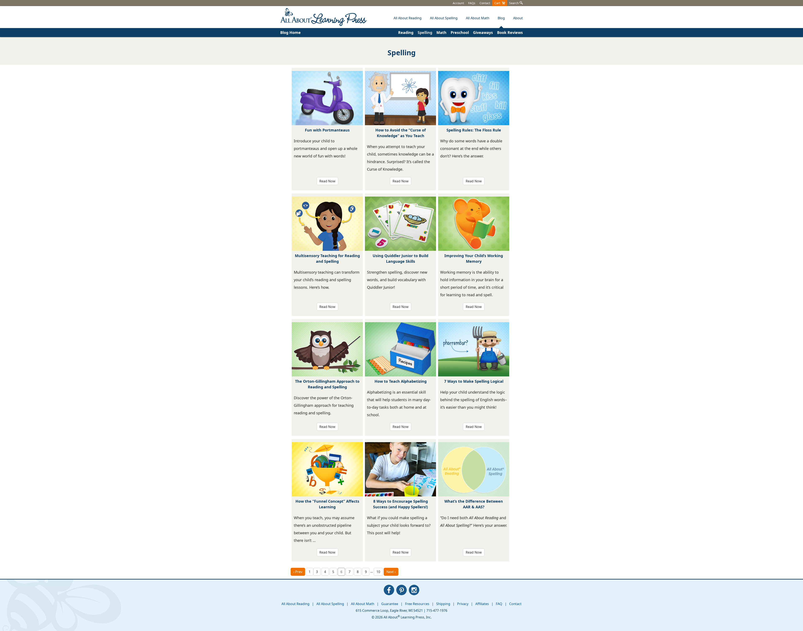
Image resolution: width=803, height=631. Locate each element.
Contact (484, 3)
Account (458, 3)
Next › (391, 571)
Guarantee (389, 603)
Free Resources (417, 603)
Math (441, 32)
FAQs (471, 3)
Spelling (425, 32)
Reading (405, 32)
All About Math (362, 603)
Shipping (443, 603)
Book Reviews (510, 32)
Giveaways (483, 32)
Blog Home (290, 32)
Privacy (462, 603)
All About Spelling (330, 603)
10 (378, 571)
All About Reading (295, 603)
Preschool (460, 32)
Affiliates (482, 603)
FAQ (499, 603)
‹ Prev (297, 571)
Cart (498, 3)
